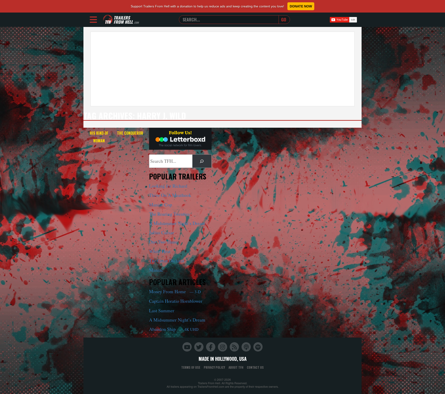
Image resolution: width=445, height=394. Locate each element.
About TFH (236, 367)
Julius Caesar (161, 232)
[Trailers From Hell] (107, 19)
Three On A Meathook (170, 195)
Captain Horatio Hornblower (175, 301)
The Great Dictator (166, 260)
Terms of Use (190, 367)
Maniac (156, 270)
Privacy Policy (214, 367)
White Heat (160, 251)
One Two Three (163, 242)
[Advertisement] (222, 68)
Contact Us (255, 367)
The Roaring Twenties (169, 214)
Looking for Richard (168, 186)
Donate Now (301, 6)
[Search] (201, 161)
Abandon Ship (173, 329)
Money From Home (175, 291)
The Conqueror (130, 133)
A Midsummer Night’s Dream (177, 223)
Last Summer (161, 310)
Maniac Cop (160, 205)
